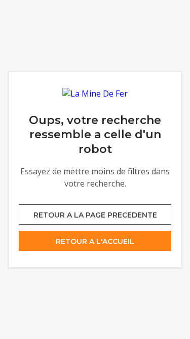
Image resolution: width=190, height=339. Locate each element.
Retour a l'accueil (95, 241)
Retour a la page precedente (95, 215)
